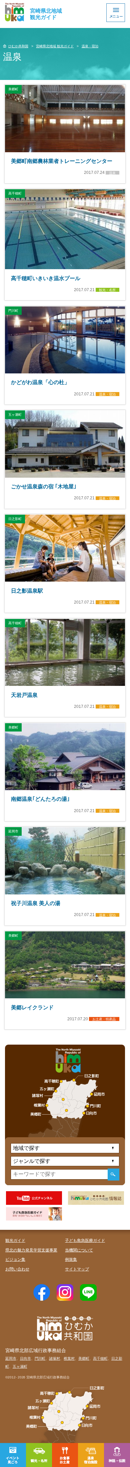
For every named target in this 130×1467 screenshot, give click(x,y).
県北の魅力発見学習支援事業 (31, 1250)
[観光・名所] (39, 1455)
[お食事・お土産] (65, 1455)
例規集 (71, 1259)
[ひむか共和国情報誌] (96, 1198)
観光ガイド (15, 1240)
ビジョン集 (15, 1259)
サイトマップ (77, 1269)
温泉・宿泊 (90, 46)
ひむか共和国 (18, 46)
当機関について (79, 1250)
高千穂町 (100, 1358)
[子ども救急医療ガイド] (34, 1214)
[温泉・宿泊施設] (91, 1455)
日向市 (25, 1358)
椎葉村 (69, 1358)
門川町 (40, 1358)
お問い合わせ (17, 1269)
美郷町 (83, 1358)
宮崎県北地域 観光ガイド (55, 46)
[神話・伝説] (117, 1455)
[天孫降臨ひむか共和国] (14, 12)
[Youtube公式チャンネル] (34, 1198)
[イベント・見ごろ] (13, 1455)
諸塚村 (54, 1358)
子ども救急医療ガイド (85, 1240)
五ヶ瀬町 (20, 1366)
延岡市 (10, 1358)
